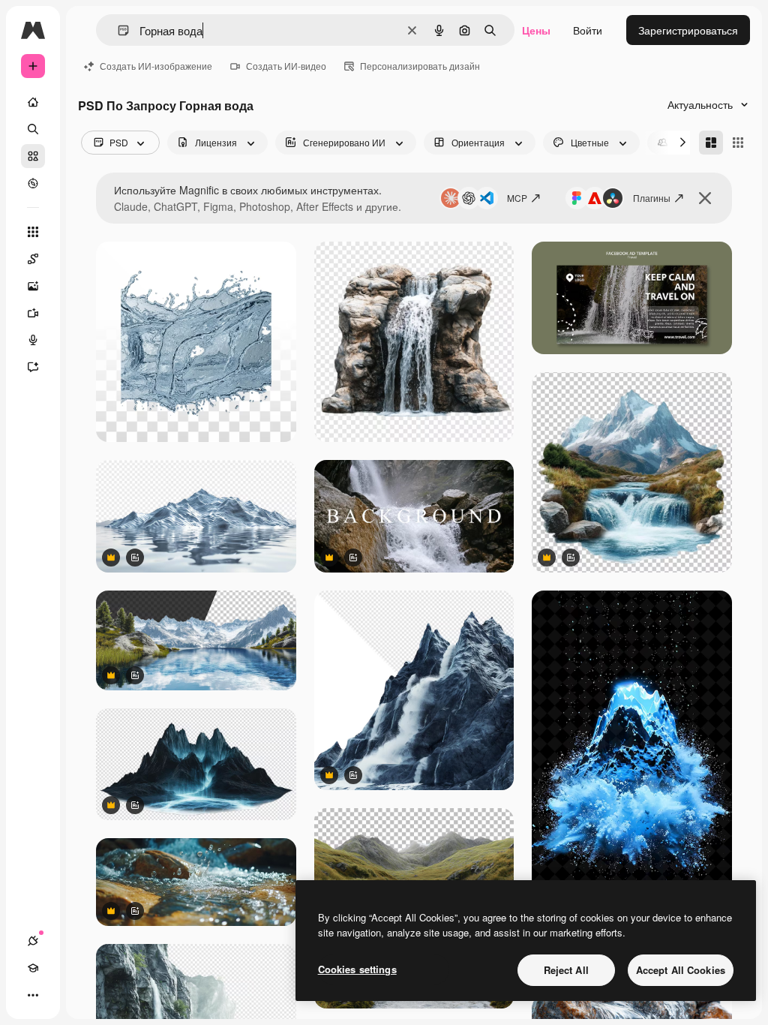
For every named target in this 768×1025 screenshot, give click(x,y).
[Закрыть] (705, 198)
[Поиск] (33, 129)
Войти (587, 30)
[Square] (738, 143)
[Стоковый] (33, 156)
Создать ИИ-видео (286, 65)
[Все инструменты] (33, 232)
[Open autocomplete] (117, 30)
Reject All (566, 970)
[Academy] (33, 968)
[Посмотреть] (33, 183)
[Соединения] (33, 941)
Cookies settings (357, 969)
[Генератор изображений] (33, 286)
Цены (536, 30)
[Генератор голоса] (33, 340)
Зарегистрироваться (688, 30)
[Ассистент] (33, 367)
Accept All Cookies (680, 970)
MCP (517, 197)
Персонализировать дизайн (420, 65)
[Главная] (33, 102)
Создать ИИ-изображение (156, 65)
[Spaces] (33, 259)
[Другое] (33, 995)
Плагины (651, 197)
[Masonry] (711, 143)
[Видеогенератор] (33, 313)
